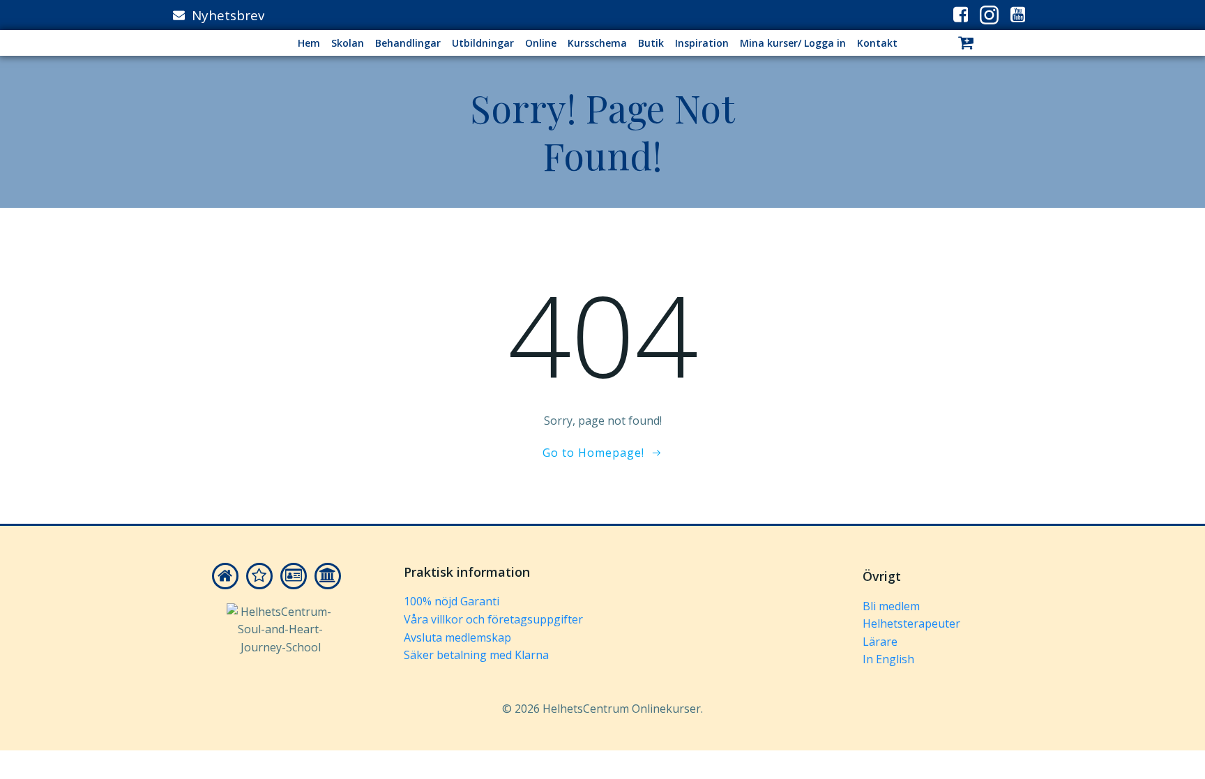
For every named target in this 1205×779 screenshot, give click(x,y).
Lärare (880, 641)
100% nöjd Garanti (451, 601)
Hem (309, 43)
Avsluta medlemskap (457, 637)
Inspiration (702, 43)
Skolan (347, 43)
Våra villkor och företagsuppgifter (493, 619)
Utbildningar (483, 43)
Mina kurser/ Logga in (793, 43)
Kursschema (597, 43)
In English (888, 659)
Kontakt (877, 43)
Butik (651, 43)
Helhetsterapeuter (911, 623)
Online (540, 43)
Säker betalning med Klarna (476, 655)
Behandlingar (408, 43)
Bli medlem (891, 606)
